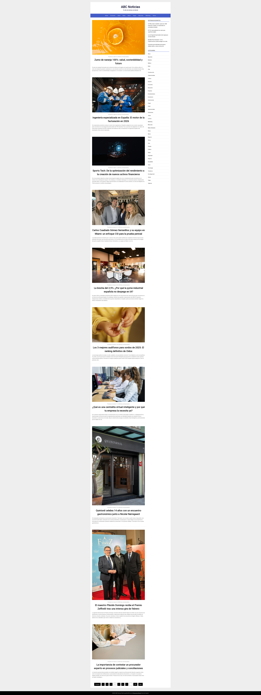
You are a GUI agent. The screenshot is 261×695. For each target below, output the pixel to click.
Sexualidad (150, 161)
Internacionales (151, 109)
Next (141, 684)
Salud (119, 15)
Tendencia (150, 171)
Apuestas (150, 57)
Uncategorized (151, 174)
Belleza (149, 63)
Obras (149, 140)
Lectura (149, 118)
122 (135, 684)
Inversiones (150, 112)
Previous (97, 684)
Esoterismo (150, 97)
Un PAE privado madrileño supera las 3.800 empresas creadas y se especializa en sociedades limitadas (157, 25)
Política (149, 149)
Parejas (149, 146)
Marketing (148, 15)
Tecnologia (150, 168)
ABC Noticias (130, 7)
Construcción (151, 72)
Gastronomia (151, 100)
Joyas (149, 115)
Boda (149, 66)
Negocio (150, 137)
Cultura (149, 78)
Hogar (134, 15)
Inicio (106, 15)
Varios (154, 15)
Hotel (149, 106)
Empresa (150, 90)
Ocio (149, 143)
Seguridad (150, 155)
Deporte (150, 81)
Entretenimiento (151, 94)
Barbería (150, 60)
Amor (149, 53)
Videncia (150, 183)
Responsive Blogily (137, 693)
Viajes (149, 180)
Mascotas (140, 15)
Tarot (149, 164)
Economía (112, 15)
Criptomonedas (151, 75)
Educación (150, 87)
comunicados (125, 56)
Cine (149, 69)
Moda (124, 15)
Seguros (150, 158)
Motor (129, 15)
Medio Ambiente (151, 127)
